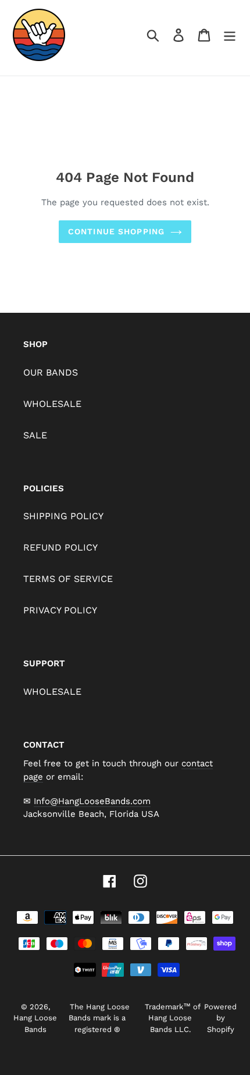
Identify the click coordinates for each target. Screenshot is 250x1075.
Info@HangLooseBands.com (92, 801)
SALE (35, 435)
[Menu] (229, 35)
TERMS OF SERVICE (68, 578)
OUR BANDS (50, 372)
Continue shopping (116, 231)
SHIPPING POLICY (63, 516)
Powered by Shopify (220, 1018)
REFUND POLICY (60, 547)
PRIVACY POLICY (60, 610)
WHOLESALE (52, 403)
